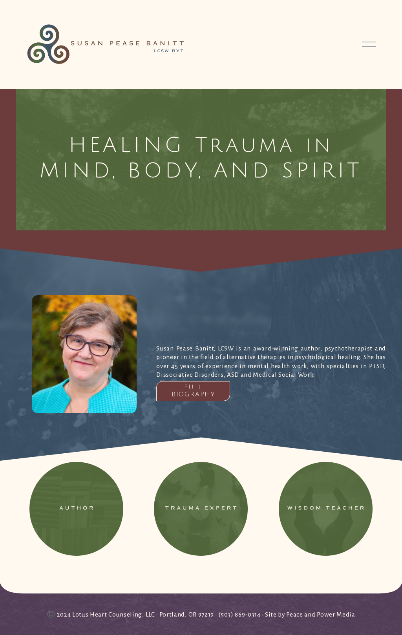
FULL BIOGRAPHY (193, 391)
